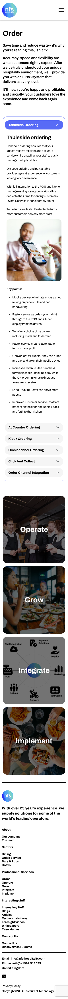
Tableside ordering (23, 125)
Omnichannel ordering (26, 450)
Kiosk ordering (20, 439)
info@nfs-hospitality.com (28, 958)
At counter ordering (24, 427)
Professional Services (18, 872)
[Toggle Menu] (61, 10)
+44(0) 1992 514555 (26, 963)
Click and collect (21, 461)
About (6, 829)
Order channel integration (28, 472)
